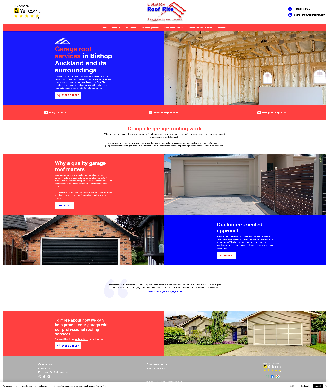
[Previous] (7, 288)
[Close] (325, 386)
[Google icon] (48, 376)
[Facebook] (272, 376)
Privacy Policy (101, 386)
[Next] (321, 288)
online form (81, 339)
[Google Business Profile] (278, 376)
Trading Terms (177, 381)
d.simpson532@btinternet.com (309, 14)
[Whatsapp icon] (39, 376)
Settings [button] (293, 386)
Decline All (305, 386)
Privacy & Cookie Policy (162, 381)
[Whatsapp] (267, 376)
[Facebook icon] (44, 376)
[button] (174, 27)
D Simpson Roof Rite (96, 82)
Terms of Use (148, 381)
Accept (318, 386)
